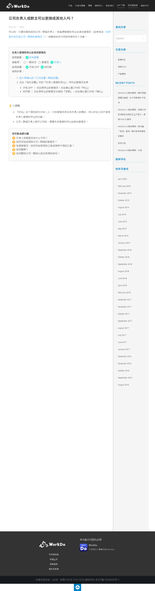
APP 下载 (121, 5)
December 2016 (124, 356)
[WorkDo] (18, 5)
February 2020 (124, 186)
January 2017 (124, 349)
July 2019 (122, 214)
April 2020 (122, 179)
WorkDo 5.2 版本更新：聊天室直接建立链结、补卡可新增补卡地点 (132, 98)
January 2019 (124, 243)
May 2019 (122, 229)
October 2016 (123, 370)
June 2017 (122, 342)
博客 (90, 6)
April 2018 (122, 285)
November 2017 (124, 307)
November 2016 (124, 363)
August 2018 (123, 271)
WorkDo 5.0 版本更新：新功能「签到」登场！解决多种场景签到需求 (131, 131)
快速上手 (54, 559)
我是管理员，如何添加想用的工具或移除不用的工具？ (45, 145)
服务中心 (99, 6)
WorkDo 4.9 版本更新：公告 (130, 150)
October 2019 (123, 200)
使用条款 (54, 564)
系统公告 (122, 143)
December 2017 (124, 300)
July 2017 (122, 335)
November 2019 (124, 193)
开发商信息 (54, 554)
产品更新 (122, 74)
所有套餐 (34, 57)
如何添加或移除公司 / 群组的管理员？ (36, 141)
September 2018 (125, 264)
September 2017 (125, 321)
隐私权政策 (54, 569)
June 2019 (122, 221)
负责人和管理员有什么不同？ (32, 138)
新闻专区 (122, 60)
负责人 (57, 62)
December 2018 (124, 250)
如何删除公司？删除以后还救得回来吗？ (38, 153)
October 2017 (123, 314)
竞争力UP (122, 67)
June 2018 (122, 278)
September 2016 (125, 378)
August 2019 (123, 207)
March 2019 (123, 236)
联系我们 (110, 6)
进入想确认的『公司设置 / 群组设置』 (39, 78)
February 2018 (124, 292)
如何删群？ (22, 149)
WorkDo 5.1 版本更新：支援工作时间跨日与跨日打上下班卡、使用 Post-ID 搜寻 (132, 114)
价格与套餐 (80, 6)
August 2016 (123, 385)
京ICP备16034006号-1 (107, 579)
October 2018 (123, 257)
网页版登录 (133, 5)
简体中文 (145, 6)
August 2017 (123, 328)
